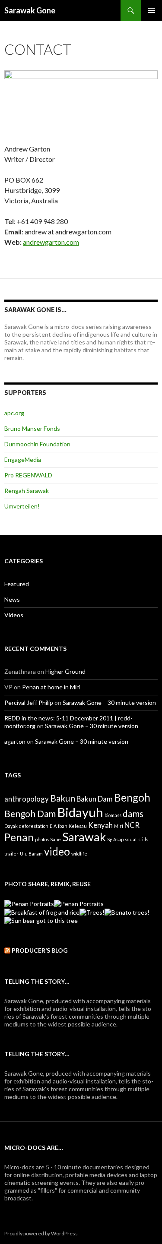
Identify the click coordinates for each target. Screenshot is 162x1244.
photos (42, 839)
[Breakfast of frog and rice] (41, 911)
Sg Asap (115, 839)
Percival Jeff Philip (28, 702)
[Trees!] (92, 911)
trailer (11, 853)
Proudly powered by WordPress (41, 1233)
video (57, 851)
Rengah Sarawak (26, 490)
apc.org (14, 413)
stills (143, 839)
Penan (19, 837)
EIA (53, 826)
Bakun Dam (94, 798)
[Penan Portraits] (29, 903)
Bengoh (132, 797)
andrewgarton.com (51, 242)
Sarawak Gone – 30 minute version (109, 702)
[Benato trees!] (127, 911)
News (12, 599)
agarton (14, 741)
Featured (16, 583)
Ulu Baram (31, 853)
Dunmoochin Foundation (37, 444)
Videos (13, 615)
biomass (113, 815)
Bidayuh (80, 812)
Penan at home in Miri (51, 687)
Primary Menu (151, 10)
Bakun (62, 797)
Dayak (11, 826)
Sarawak (84, 837)
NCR (132, 825)
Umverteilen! (22, 506)
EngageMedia (22, 459)
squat (131, 839)
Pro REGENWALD (28, 475)
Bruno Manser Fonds (32, 428)
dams (133, 813)
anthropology (26, 798)
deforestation (33, 826)
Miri (118, 826)
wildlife (79, 853)
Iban (62, 826)
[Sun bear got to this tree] (41, 920)
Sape (55, 839)
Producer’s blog (40, 950)
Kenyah (100, 825)
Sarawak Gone (29, 10)
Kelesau (78, 826)
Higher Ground (65, 671)
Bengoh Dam (30, 813)
